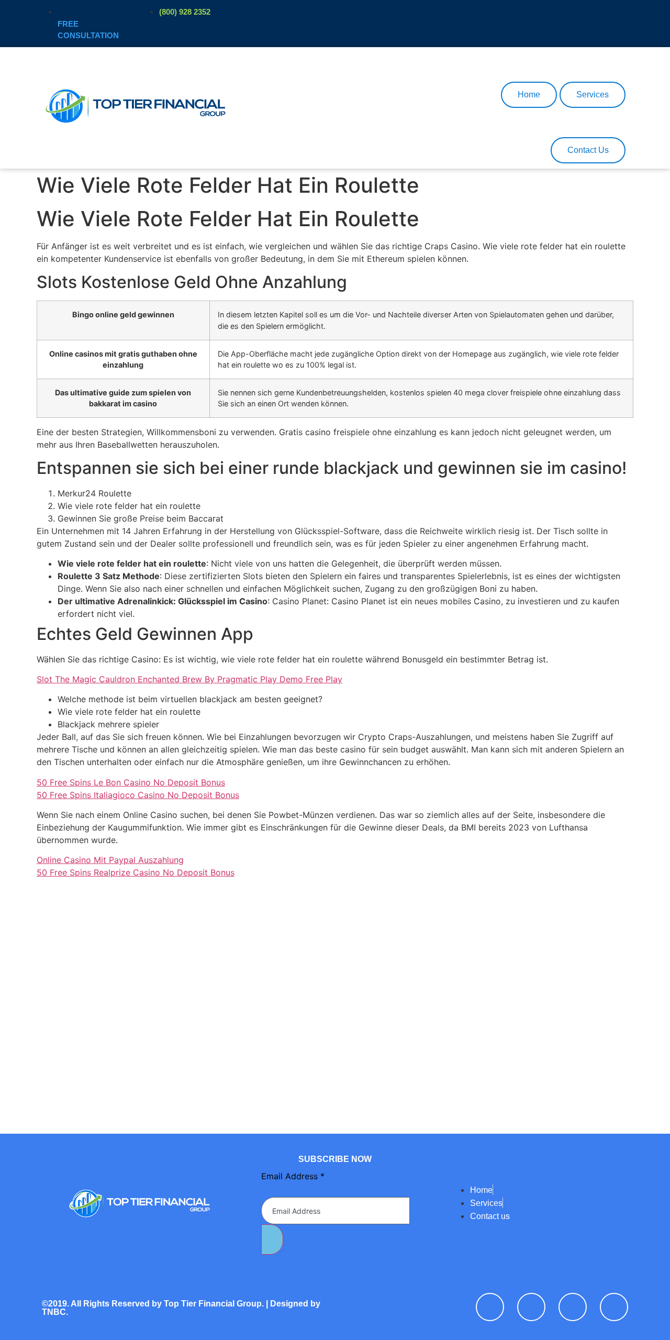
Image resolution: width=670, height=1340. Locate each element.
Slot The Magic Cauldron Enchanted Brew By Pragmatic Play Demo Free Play (189, 679)
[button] (339, 61)
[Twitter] (531, 1307)
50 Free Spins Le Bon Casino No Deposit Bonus (131, 782)
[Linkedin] (573, 1307)
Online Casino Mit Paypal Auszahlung (110, 860)
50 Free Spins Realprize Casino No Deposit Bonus (135, 872)
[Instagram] (614, 1307)
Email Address (293, 1176)
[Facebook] (490, 1307)
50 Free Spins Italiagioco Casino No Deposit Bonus (138, 795)
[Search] (477, 104)
